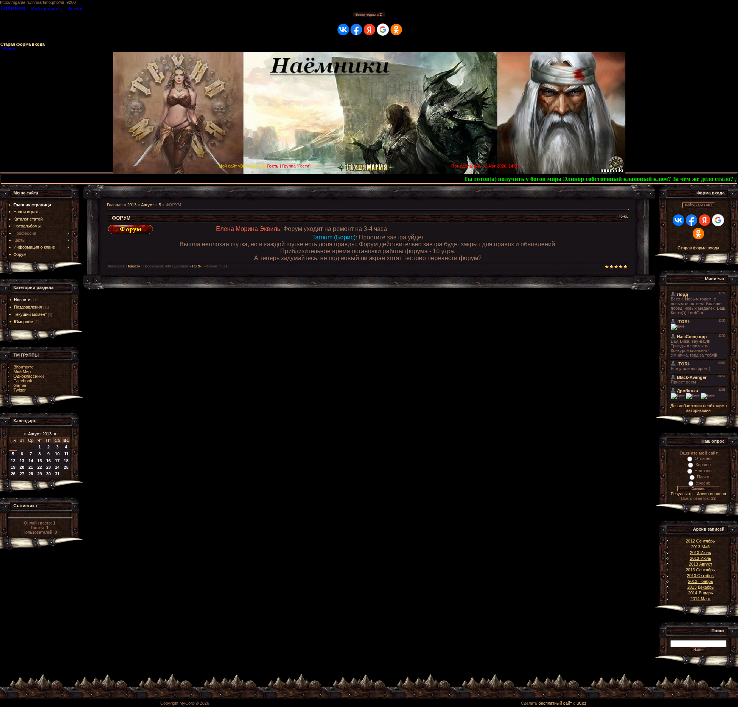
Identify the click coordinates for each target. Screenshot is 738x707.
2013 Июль (700, 558)
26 (13, 473)
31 (57, 473)
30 (48, 473)
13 (22, 460)
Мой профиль (46, 9)
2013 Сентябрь (700, 570)
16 (48, 460)
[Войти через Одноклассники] (396, 29)
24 (57, 467)
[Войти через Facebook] (356, 29)
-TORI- (195, 266)
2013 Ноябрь (700, 581)
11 (66, 453)
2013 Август (700, 564)
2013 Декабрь (700, 587)
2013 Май (700, 546)
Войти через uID (369, 15)
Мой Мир (22, 371)
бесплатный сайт (555, 703)
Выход (75, 9)
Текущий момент (30, 314)
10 (57, 453)
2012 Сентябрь (700, 541)
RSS (317, 166)
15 (39, 460)
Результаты (682, 493)
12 (13, 460)
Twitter (19, 390)
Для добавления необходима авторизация (698, 408)
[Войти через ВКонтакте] (343, 29)
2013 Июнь (700, 552)
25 (66, 467)
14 (30, 460)
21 (30, 467)
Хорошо (703, 464)
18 (66, 460)
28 (30, 473)
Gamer (20, 385)
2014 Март (700, 598)
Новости (22, 299)
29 (39, 473)
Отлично (703, 458)
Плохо (703, 477)
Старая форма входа (22, 44)
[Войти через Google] (383, 29)
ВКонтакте (23, 367)
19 (13, 467)
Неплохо (703, 470)
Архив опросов (711, 493)
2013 (131, 204)
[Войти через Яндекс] (369, 29)
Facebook (22, 380)
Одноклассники (28, 376)
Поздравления (28, 307)
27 (22, 473)
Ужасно (703, 483)
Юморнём (23, 321)
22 (39, 467)
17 (57, 460)
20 (22, 467)
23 (48, 467)
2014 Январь (700, 593)
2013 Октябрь (700, 575)
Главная (12, 8)
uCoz (582, 703)
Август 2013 (40, 434)
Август (147, 204)
